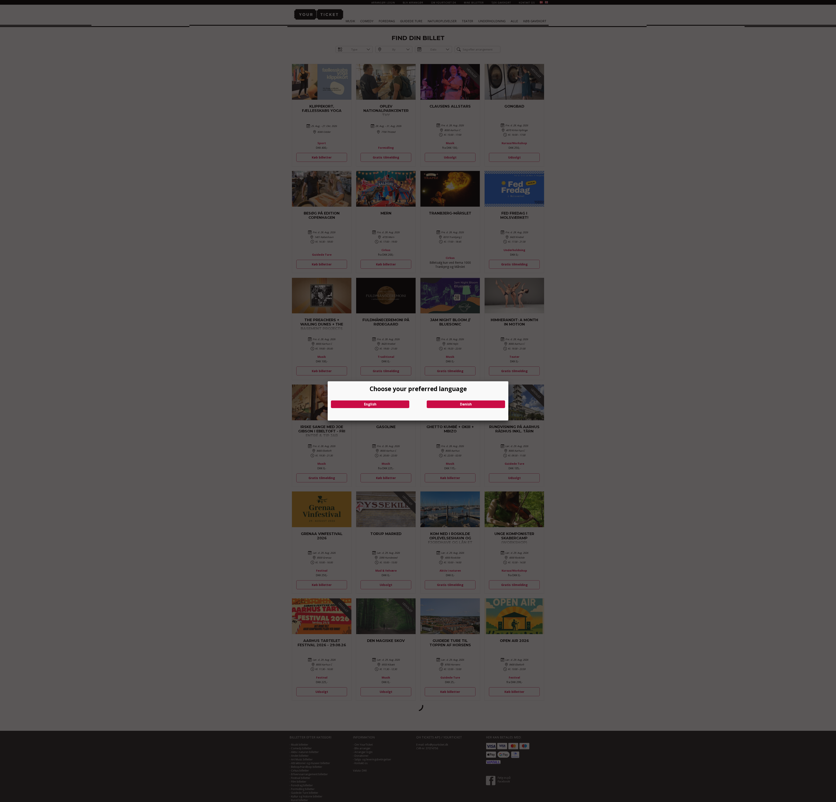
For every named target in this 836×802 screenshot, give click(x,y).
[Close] (508, 381)
